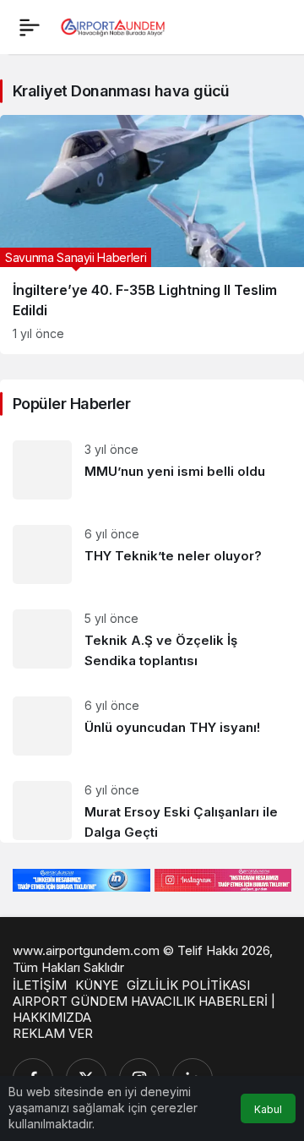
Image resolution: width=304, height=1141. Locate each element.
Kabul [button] (268, 1109)
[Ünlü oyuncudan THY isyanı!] (152, 726)
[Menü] (29, 27)
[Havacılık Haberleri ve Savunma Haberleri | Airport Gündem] (113, 25)
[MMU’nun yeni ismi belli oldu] (152, 470)
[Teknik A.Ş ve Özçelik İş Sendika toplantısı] (152, 640)
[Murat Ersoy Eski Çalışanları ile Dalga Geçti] (152, 805)
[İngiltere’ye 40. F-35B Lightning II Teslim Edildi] (152, 234)
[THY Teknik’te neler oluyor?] (152, 554)
